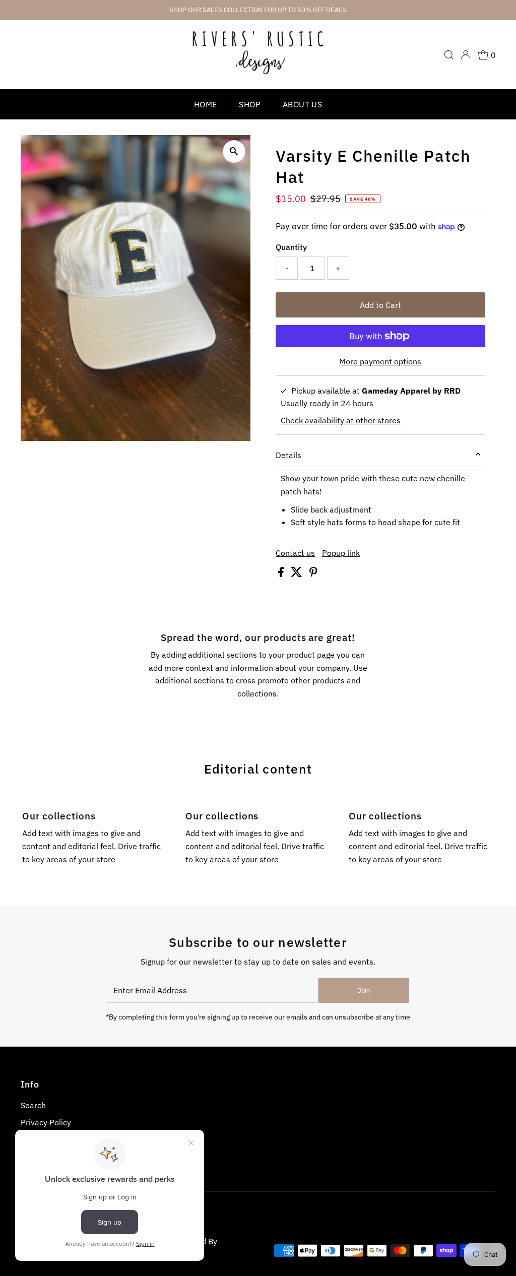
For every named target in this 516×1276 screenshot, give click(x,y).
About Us (302, 104)
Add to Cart (380, 305)
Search (33, 1105)
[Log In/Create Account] (465, 54)
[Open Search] (449, 54)
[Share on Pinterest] (313, 574)
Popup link (341, 553)
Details (288, 455)
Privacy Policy (46, 1122)
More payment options (380, 361)
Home (205, 104)
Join (364, 990)
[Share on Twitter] (297, 574)
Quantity (291, 247)
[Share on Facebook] (282, 574)
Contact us (295, 553)
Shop (250, 104)
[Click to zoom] (234, 151)
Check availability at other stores (341, 420)
